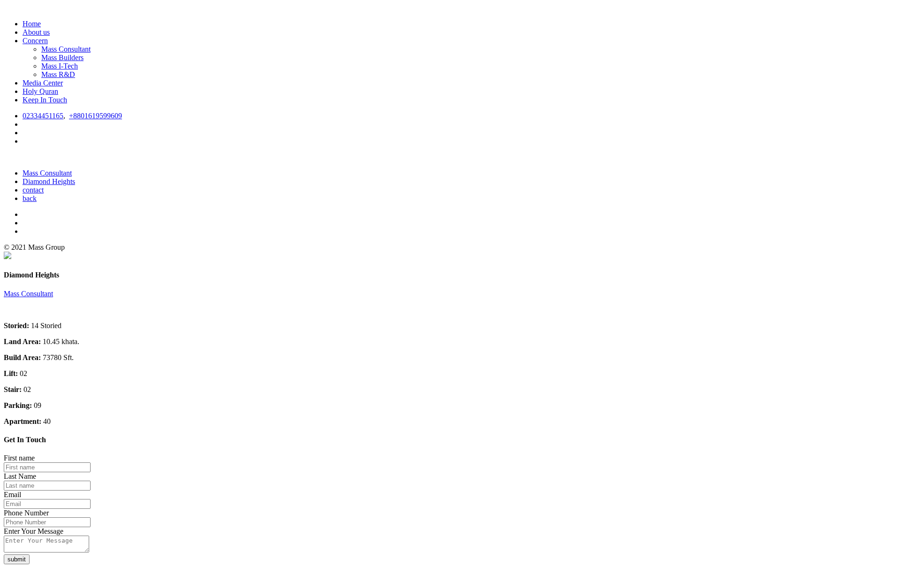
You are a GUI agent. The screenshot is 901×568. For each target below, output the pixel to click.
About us (36, 32)
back (30, 198)
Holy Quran (40, 91)
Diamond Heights (49, 181)
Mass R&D (58, 74)
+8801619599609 (95, 116)
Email (12, 495)
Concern (35, 41)
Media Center (43, 83)
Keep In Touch (45, 100)
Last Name (20, 476)
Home (32, 24)
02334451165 (43, 116)
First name (19, 458)
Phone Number (26, 513)
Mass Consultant (66, 49)
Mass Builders (62, 57)
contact (33, 190)
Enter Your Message (33, 531)
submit (17, 559)
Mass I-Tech (59, 66)
